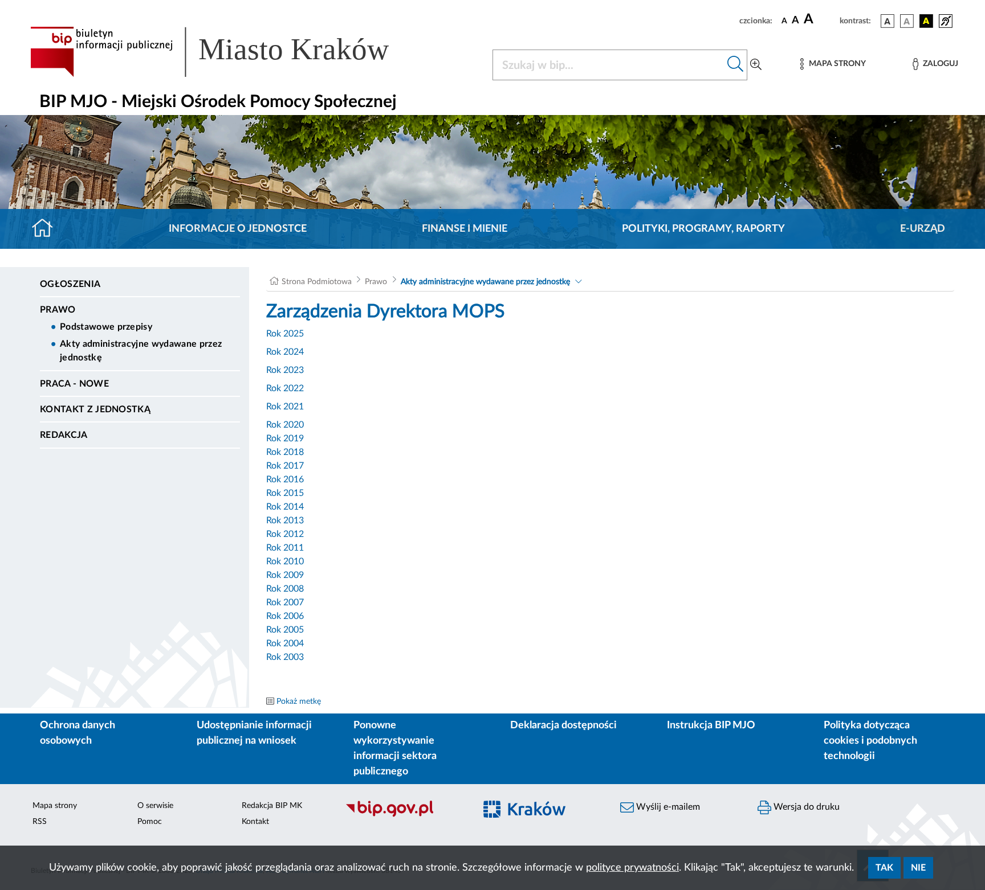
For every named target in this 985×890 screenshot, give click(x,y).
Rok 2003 (285, 657)
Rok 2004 (285, 643)
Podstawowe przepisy (106, 326)
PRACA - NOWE (74, 383)
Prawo (58, 309)
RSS (39, 822)
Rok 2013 (285, 520)
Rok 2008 (285, 588)
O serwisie (155, 806)
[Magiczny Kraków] (542, 815)
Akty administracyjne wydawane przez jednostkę (141, 350)
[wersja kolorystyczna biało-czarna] (906, 21)
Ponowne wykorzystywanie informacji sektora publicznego (395, 748)
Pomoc (149, 822)
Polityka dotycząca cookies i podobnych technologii (870, 740)
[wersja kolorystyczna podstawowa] (887, 21)
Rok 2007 (285, 602)
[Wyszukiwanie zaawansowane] (756, 65)
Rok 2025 (285, 333)
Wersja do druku (805, 806)
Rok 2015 (285, 493)
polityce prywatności (632, 868)
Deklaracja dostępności (563, 725)
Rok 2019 (285, 438)
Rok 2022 (285, 388)
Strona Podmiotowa (317, 282)
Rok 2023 (285, 370)
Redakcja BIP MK (272, 806)
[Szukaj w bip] (735, 65)
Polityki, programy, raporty (703, 229)
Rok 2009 (285, 575)
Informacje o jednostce (238, 229)
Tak (884, 867)
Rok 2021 (285, 406)
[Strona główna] (47, 229)
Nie (918, 867)
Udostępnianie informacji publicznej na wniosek (254, 733)
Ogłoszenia (70, 284)
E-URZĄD (922, 229)
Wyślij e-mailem (667, 806)
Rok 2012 (285, 534)
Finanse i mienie (464, 229)
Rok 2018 (285, 452)
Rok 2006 (285, 616)
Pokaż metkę (298, 702)
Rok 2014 (285, 506)
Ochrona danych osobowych (77, 733)
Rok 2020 (285, 424)
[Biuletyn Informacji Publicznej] (404, 815)
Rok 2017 (285, 465)
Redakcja (64, 435)
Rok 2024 (285, 351)
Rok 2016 (285, 479)
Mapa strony (54, 806)
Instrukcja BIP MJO (711, 725)
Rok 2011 (285, 547)
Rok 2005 (285, 629)
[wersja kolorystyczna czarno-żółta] (926, 21)
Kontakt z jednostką (95, 409)
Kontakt (255, 822)
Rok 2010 (285, 561)
